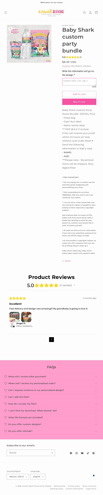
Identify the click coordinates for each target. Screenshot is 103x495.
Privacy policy (74, 486)
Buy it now (79, 101)
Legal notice (91, 489)
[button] (6, 13)
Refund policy (59, 486)
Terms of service (89, 486)
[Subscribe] (52, 453)
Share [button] (68, 261)
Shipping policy (56, 489)
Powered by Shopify (42, 486)
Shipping (66, 66)
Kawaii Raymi (28, 486)
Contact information (74, 489)
